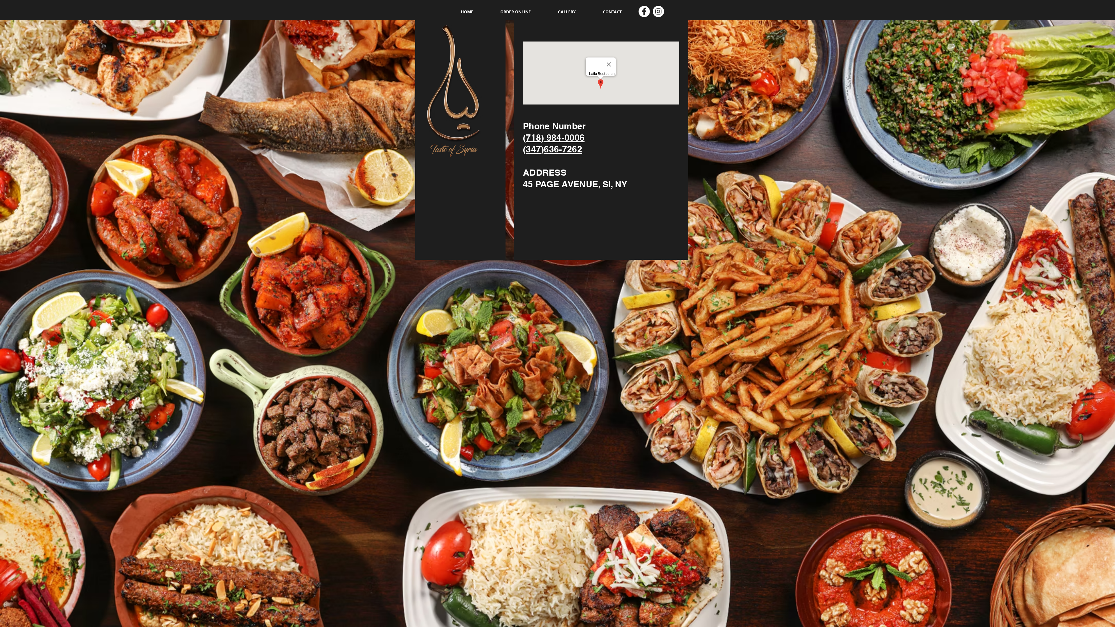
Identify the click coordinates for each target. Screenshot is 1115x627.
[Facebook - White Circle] (644, 11)
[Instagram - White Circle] (658, 11)
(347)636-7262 (552, 149)
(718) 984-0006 (554, 137)
